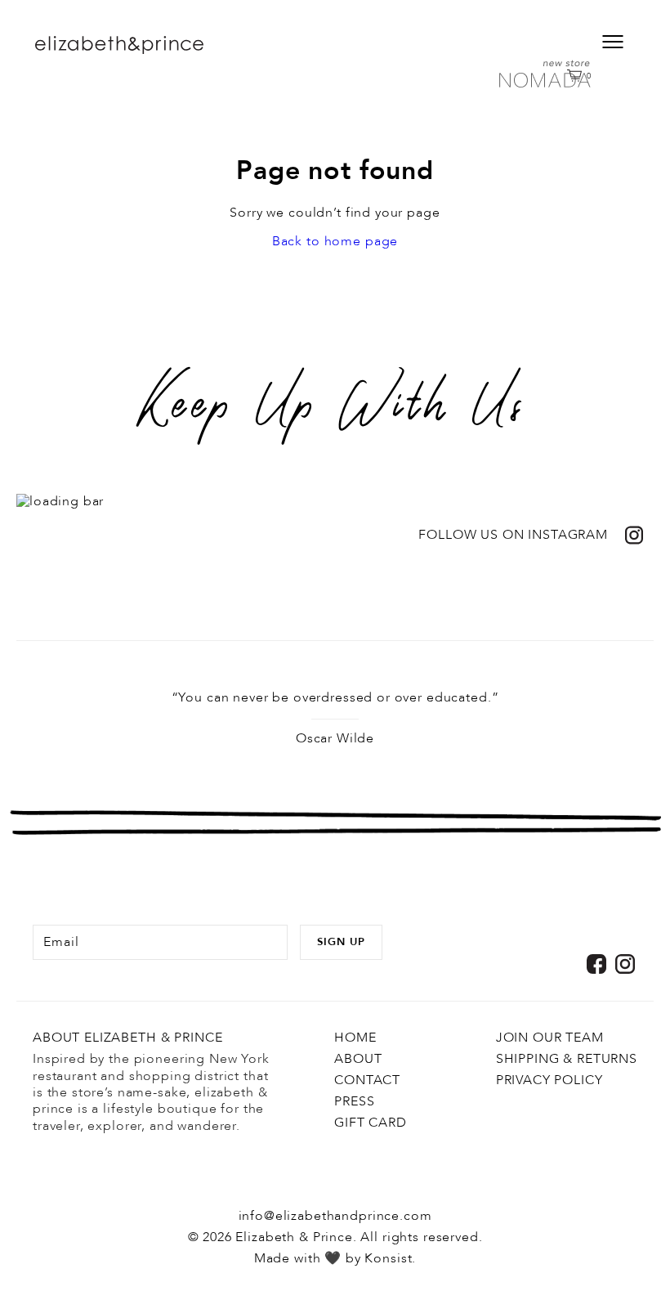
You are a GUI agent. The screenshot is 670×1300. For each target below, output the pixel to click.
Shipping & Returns (566, 1059)
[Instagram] (625, 964)
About (358, 1059)
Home (355, 1038)
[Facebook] (596, 964)
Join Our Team (550, 1038)
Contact (367, 1080)
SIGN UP (341, 942)
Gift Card (370, 1123)
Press (354, 1101)
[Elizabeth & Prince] (150, 45)
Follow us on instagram (513, 535)
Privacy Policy (549, 1080)
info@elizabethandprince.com (335, 1216)
